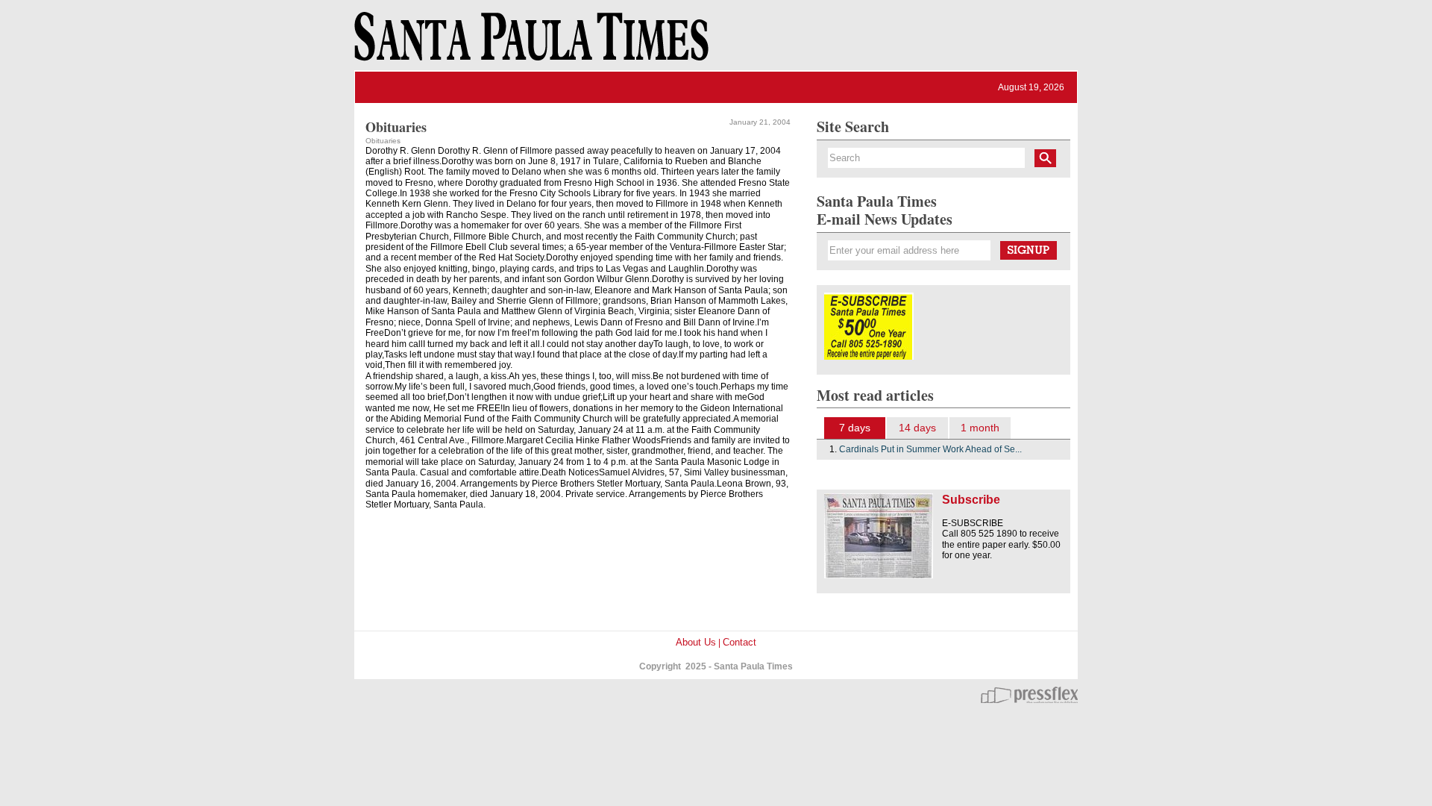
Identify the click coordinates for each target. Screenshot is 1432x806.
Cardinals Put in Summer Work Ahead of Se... (930, 449)
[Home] (528, 43)
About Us (696, 642)
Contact (739, 642)
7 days (854, 428)
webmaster (1029, 695)
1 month (980, 428)
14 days (917, 428)
